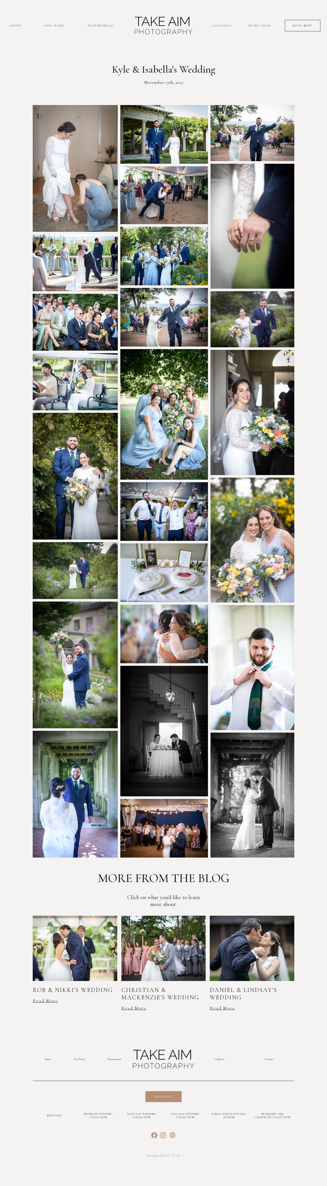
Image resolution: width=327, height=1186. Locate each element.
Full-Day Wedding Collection (185, 1115)
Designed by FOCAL (163, 1155)
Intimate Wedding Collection (98, 1115)
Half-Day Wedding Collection (141, 1115)
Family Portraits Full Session (229, 1115)
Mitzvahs (54, 1115)
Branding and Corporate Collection (272, 1115)
